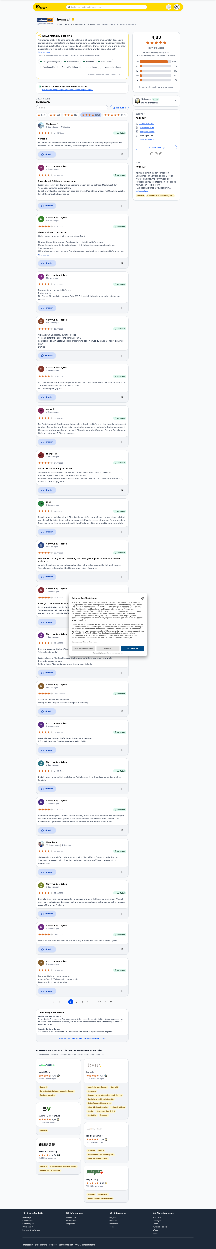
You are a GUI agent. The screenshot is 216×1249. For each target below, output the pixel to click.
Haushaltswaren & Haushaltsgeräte (160, 196)
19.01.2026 (58, 227)
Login (155, 1233)
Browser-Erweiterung (31, 1230)
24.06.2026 (58, 175)
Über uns (113, 1220)
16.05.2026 (58, 643)
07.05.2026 (58, 810)
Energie (101, 1151)
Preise (155, 1224)
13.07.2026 (58, 329)
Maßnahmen (53, 1019)
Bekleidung (92, 1091)
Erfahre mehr (99, 1054)
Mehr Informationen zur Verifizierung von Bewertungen (82, 1038)
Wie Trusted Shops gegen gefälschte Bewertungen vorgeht (67, 89)
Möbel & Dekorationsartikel (50, 1170)
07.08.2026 (58, 732)
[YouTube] (156, 153)
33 (99, 1002)
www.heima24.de (147, 128)
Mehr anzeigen (146, 139)
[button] (168, 7)
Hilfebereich (71, 1220)
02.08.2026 (58, 970)
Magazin (113, 1217)
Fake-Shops (71, 1217)
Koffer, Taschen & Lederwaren (99, 1103)
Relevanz (121, 107)
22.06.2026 (58, 851)
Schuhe (90, 1111)
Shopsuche (70, 1224)
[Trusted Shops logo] (41, 7)
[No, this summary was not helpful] (124, 74)
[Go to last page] (111, 1001)
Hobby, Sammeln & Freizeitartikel (100, 1198)
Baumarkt (140, 196)
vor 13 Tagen (59, 771)
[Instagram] (160, 153)
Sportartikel (92, 1115)
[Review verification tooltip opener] (73, 19)
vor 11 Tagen (59, 133)
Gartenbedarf (103, 1194)
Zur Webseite (155, 147)
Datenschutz (41, 1244)
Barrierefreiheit (66, 1244)
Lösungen (157, 1220)
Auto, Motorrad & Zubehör (97, 1087)
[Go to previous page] (59, 1001)
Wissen (156, 1230)
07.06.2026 (58, 893)
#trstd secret (27, 1227)
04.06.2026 (58, 463)
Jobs (112, 1227)
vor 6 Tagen (59, 935)
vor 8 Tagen (59, 284)
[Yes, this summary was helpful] (120, 74)
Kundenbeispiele (160, 1227)
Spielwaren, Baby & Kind (106, 1111)
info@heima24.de (147, 132)
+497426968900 (146, 124)
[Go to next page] (105, 1001)
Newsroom (114, 1224)
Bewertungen (28, 1224)
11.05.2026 (58, 511)
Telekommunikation (47, 1095)
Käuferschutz (27, 1220)
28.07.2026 (58, 553)
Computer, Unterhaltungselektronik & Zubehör (57, 1091)
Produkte (157, 1217)
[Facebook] (151, 153)
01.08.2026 (58, 377)
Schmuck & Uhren (118, 1107)
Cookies (53, 1244)
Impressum (27, 1244)
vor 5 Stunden (59, 694)
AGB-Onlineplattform (85, 1244)
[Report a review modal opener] (122, 155)
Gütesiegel (26, 1217)
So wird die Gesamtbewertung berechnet (156, 87)
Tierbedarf (104, 1115)
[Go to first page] (53, 1001)
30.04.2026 (58, 418)
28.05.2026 (58, 598)
